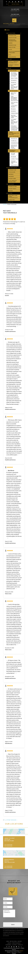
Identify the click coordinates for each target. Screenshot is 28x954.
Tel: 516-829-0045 (8, 844)
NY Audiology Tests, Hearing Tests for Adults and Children (14, 74)
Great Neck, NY (15, 15)
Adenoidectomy (14, 138)
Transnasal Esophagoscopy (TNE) (14, 162)
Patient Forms (12, 178)
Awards (10, 43)
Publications (12, 47)
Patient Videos (12, 188)
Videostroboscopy (14, 165)
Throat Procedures (14, 136)
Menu (8, 30)
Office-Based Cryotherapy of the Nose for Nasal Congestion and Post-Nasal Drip (14, 128)
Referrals (11, 174)
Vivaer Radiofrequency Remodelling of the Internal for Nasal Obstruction (14, 98)
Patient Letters (13, 186)
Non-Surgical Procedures (12, 151)
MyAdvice (21, 950)
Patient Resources (11, 167)
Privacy (19, 952)
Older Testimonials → (12, 819)
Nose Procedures (13, 90)
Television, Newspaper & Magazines (14, 52)
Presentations (12, 45)
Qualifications (12, 37)
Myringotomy (13, 82)
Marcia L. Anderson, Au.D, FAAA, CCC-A (13, 62)
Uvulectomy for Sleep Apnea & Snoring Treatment (14, 146)
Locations (9, 193)
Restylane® (13, 156)
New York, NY (15, 10)
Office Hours (12, 172)
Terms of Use (13, 952)
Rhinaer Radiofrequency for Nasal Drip (14, 133)
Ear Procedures (13, 70)
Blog (10, 54)
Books (10, 49)
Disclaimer (14, 953)
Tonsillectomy (14, 140)
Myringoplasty (14, 80)
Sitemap (8, 952)
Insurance (11, 176)
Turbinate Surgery (14, 113)
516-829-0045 (15, 9)
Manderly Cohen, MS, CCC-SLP (14, 65)
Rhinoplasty (13, 108)
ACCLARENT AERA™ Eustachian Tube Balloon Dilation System (14, 86)
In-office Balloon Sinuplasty (14, 106)
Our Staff (9, 59)
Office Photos (12, 56)
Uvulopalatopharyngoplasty (14, 142)
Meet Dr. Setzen (10, 33)
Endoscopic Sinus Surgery (14, 103)
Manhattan (11, 199)
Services (8, 68)
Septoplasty (13, 111)
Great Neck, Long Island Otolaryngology (13, 196)
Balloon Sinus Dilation (13, 93)
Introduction (12, 35)
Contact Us (9, 202)
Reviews (11, 190)
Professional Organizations (12, 40)
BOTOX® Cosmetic (13, 154)
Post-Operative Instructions (13, 181)
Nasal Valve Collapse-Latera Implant (14, 116)
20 (7, 819)
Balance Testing (14, 78)
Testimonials (10, 184)
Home (4, 204)
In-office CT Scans (14, 158)
